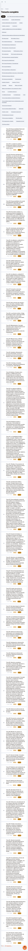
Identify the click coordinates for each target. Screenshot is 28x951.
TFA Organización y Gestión (7, 121)
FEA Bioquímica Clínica (18, 50)
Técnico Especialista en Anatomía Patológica (11, 97)
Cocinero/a (14, 25)
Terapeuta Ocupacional (16, 111)
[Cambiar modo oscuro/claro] (5, 2)
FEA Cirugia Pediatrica (6, 66)
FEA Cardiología (5, 54)
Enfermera (4, 32)
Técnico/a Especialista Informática (9, 108)
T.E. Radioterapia (16, 94)
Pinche (3, 91)
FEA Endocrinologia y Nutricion (8, 76)
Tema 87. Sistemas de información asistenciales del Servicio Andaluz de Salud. (15, 782)
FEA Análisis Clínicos (15, 38)
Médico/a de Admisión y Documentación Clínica (11, 88)
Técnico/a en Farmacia (6, 105)
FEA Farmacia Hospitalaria (7, 79)
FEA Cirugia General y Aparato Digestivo (10, 57)
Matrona (10, 85)
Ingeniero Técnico (16, 82)
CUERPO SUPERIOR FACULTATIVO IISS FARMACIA (11, 29)
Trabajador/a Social (20, 121)
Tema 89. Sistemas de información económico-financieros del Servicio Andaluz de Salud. (14, 654)
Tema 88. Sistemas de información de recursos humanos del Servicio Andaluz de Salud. (15, 710)
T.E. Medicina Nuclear (6, 94)
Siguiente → (9, 946)
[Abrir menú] (2, 2)
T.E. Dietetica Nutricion (12, 91)
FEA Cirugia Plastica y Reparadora (9, 69)
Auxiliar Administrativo (15, 19)
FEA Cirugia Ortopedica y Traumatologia (10, 63)
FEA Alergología (5, 38)
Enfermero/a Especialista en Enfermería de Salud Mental (13, 35)
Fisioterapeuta (18, 79)
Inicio (2, 8)
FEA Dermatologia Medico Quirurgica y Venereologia (12, 72)
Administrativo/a (5, 19)
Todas (3, 16)
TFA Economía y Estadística (7, 118)
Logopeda (4, 85)
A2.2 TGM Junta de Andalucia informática (15, 16)
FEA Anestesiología (18, 41)
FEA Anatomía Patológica (7, 41)
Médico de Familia (18, 85)
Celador (21, 22)
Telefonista (21, 108)
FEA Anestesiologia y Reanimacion (9, 44)
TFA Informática (19, 118)
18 (5, 946)
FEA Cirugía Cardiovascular (16, 54)
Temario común (5, 111)
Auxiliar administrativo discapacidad (9, 22)
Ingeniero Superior (6, 82)
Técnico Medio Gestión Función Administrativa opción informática (13, 102)
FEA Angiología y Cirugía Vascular (9, 47)
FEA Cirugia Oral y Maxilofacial (8, 60)
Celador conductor (6, 25)
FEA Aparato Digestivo (6, 50)
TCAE (24, 94)
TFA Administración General (7, 114)
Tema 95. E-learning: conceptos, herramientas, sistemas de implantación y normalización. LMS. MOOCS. (15, 364)
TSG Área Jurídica (5, 124)
